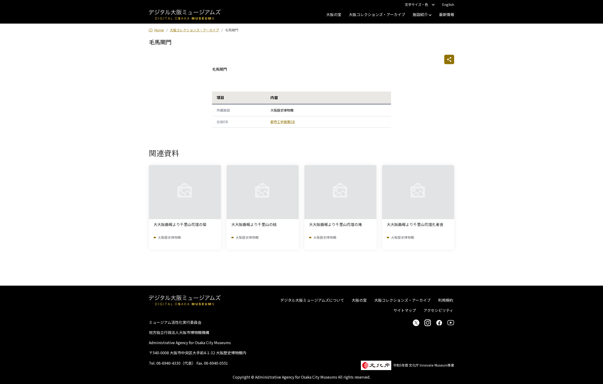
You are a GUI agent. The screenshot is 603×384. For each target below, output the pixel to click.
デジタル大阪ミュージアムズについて (312, 300)
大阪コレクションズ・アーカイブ (377, 14)
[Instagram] (427, 322)
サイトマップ (404, 310)
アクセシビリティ (438, 310)
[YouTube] (450, 322)
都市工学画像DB (282, 121)
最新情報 (446, 14)
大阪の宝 (333, 14)
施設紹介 (421, 14)
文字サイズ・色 (416, 4)
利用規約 (445, 300)
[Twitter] (416, 322)
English (448, 4)
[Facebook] (439, 322)
